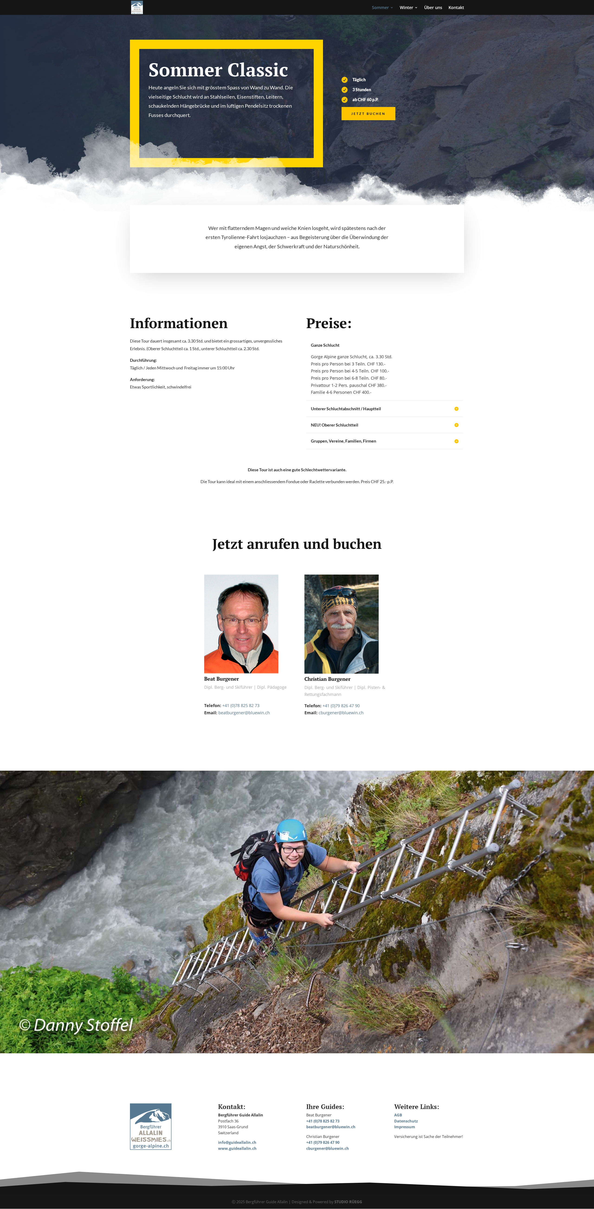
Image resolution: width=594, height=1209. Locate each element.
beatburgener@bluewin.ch (244, 712)
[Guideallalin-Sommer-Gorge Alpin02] (297, 1051)
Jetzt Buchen (368, 114)
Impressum (404, 1126)
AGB (398, 1115)
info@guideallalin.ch (237, 1142)
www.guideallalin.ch (237, 1148)
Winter (406, 8)
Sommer (380, 8)
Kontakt (456, 8)
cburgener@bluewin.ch (341, 712)
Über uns (433, 8)
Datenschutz (406, 1121)
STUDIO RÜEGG (348, 1201)
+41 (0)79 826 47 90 (341, 705)
